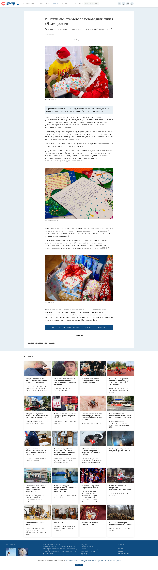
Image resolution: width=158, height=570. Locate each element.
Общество (56, 3)
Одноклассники (122, 555)
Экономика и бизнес (43, 3)
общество (31, 343)
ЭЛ (48, 553)
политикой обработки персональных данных (104, 561)
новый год (52, 343)
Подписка (120, 551)
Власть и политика (28, 3)
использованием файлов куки (76, 561)
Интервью (73, 3)
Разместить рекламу (91, 3)
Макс (122, 553)
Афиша (80, 3)
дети (46, 343)
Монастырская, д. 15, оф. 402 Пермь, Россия (88, 552)
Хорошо (79, 565)
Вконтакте (126, 553)
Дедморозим (39, 343)
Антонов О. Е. (94, 550)
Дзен (119, 553)
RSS (119, 550)
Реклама (120, 548)
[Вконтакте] (127, 3)
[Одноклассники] (132, 3)
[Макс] (123, 3)
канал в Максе (73, 328)
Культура (64, 3)
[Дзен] (119, 3)
